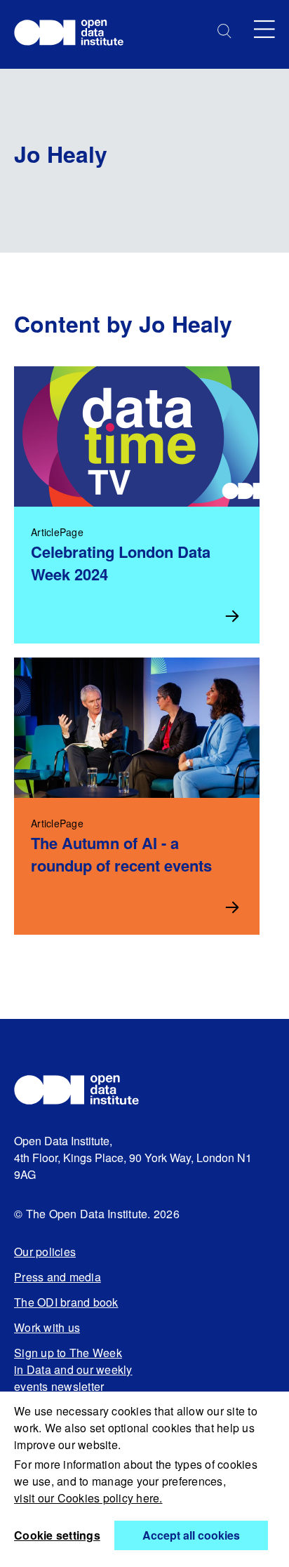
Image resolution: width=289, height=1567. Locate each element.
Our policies (45, 1251)
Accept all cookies (191, 1535)
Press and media (57, 1277)
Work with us (47, 1327)
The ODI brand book (66, 1302)
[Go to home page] (75, 34)
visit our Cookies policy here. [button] (88, 1498)
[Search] (224, 31)
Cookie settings (57, 1535)
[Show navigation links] (264, 29)
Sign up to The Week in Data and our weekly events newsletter (73, 1369)
